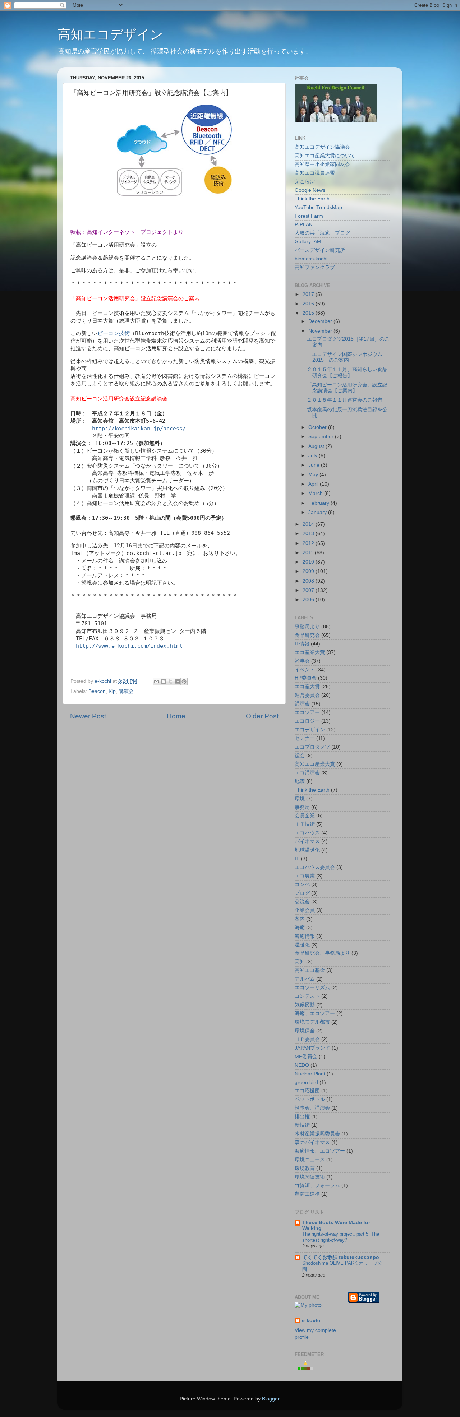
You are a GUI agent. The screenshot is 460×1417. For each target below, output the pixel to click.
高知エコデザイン (110, 34)
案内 (300, 919)
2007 (309, 590)
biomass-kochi (311, 258)
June (314, 465)
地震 (300, 781)
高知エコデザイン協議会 (322, 147)
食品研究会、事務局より (322, 953)
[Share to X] (170, 681)
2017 (309, 294)
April (314, 484)
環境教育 (305, 1168)
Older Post (262, 716)
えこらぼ (305, 181)
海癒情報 (305, 936)
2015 (309, 313)
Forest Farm (309, 216)
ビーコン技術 (113, 333)
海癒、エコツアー (315, 1013)
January (318, 512)
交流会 (302, 901)
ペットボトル (310, 1099)
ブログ (302, 893)
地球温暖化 (307, 850)
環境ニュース (310, 1159)
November (321, 331)
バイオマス (307, 841)
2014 (309, 524)
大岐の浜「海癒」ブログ (322, 233)
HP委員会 (306, 678)
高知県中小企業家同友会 (322, 164)
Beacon (97, 691)
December (321, 321)
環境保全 (305, 1030)
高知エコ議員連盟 (315, 173)
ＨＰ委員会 (307, 1039)
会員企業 (305, 815)
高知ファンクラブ (315, 267)
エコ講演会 (307, 772)
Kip (112, 691)
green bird (306, 1082)
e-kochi (311, 1320)
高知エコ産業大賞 (315, 764)
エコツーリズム (312, 987)
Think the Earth (312, 199)
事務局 (302, 807)
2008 (309, 581)
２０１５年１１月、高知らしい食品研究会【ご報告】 (347, 372)
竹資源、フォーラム (317, 1185)
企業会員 (305, 910)
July (313, 455)
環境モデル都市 (312, 1022)
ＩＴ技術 (305, 824)
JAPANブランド (312, 1048)
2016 (309, 303)
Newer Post (88, 716)
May (313, 474)
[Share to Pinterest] (184, 681)
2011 (309, 552)
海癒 (300, 927)
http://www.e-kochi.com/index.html (129, 646)
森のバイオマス (312, 1142)
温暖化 (302, 945)
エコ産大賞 (307, 686)
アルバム (305, 979)
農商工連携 (307, 1194)
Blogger (270, 1399)
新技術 (302, 1125)
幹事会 (302, 661)
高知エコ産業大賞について (325, 155)
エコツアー (307, 712)
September (321, 436)
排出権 (302, 1116)
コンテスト (307, 996)
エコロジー (307, 721)
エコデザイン (310, 729)
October (318, 427)
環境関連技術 (310, 1177)
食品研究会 (307, 635)
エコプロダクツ (312, 747)
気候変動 (305, 1005)
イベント (305, 669)
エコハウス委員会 (315, 867)
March (316, 493)
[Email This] (156, 681)
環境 (300, 798)
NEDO (302, 1065)
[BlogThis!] (163, 681)
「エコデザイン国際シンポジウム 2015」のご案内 (344, 357)
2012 (309, 543)
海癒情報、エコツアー (320, 1151)
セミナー (305, 738)
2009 (309, 571)
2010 (309, 562)
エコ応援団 (307, 1090)
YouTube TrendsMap (318, 207)
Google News (310, 190)
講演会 (126, 691)
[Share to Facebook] (177, 681)
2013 (309, 533)
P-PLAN (304, 224)
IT (297, 858)
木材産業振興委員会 (317, 1133)
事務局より (307, 626)
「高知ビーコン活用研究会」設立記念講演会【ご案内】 (347, 387)
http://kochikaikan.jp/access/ (139, 428)
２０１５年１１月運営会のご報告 (344, 400)
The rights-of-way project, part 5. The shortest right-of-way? (340, 1237)
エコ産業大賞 (310, 652)
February (319, 503)
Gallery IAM (308, 241)
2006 (309, 599)
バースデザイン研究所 (320, 250)
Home (176, 716)
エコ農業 (305, 876)
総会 (300, 755)
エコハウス (307, 832)
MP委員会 (306, 1056)
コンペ (302, 884)
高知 (300, 961)
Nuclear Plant (310, 1073)
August (317, 446)
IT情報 (302, 644)
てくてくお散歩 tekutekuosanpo (340, 1257)
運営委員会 (307, 695)
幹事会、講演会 (312, 1108)
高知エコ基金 (310, 970)
